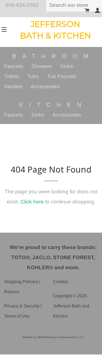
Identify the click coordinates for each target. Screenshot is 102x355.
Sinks (66, 66)
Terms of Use (16, 316)
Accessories (45, 86)
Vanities (13, 86)
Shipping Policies (21, 281)
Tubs (33, 76)
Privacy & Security (21, 306)
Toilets (11, 76)
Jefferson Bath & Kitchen (55, 30)
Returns (11, 291)
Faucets (13, 66)
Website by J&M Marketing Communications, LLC (53, 337)
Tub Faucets (61, 76)
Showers (41, 66)
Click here (32, 202)
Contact (60, 281)
